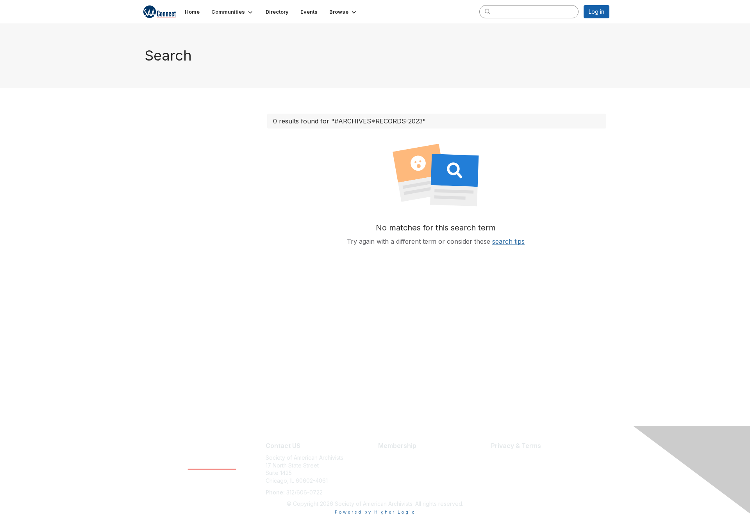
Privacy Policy (509, 472)
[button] (232, 12)
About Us (502, 457)
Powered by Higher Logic (375, 512)
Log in (596, 11)
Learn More (393, 457)
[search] (487, 11)
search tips (508, 241)
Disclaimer (504, 465)
